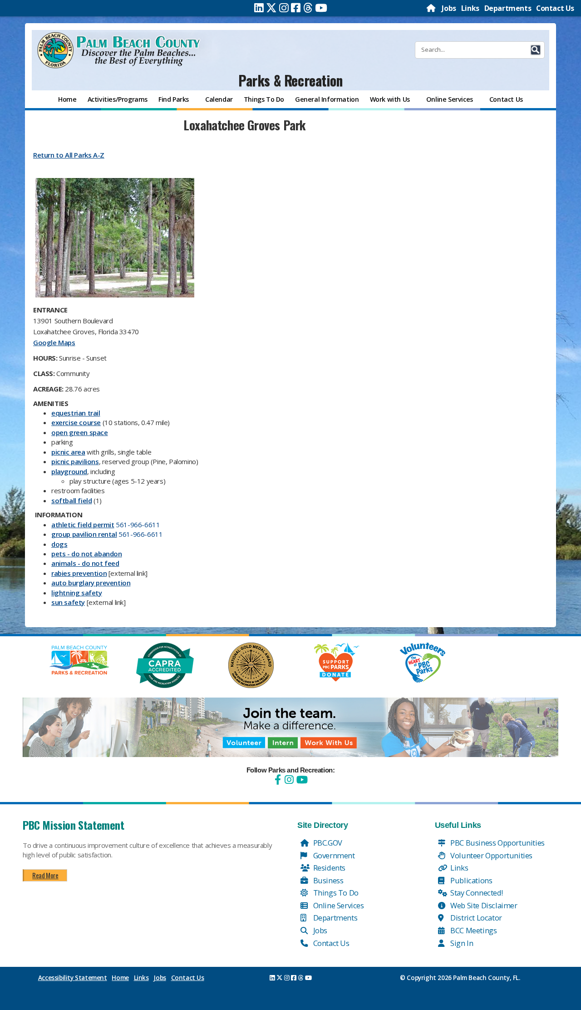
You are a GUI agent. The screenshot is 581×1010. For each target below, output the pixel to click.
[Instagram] (284, 7)
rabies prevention (79, 573)
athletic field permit (82, 524)
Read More (45, 875)
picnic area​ (68, 451)
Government (333, 855)
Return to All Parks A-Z (68, 154)
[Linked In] (259, 7)
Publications (470, 880)
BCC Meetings (473, 930)
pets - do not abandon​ (86, 553)
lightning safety (76, 592)
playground (69, 471)
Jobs (449, 8)
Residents (328, 867)
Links (470, 8)
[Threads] (308, 7)
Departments (508, 8)
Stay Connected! (476, 892)
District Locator (475, 917)
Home (120, 978)
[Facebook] (295, 7)
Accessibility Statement (72, 978)
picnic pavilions (75, 461)
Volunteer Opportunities (490, 855)
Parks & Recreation (290, 80)
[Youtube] (321, 7)
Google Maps (54, 342)
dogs (59, 544)
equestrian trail (75, 412)
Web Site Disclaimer (483, 905)
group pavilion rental (84, 534)
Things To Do (335, 892)
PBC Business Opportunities (497, 842)
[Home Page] (432, 8)
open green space (79, 432)
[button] (535, 50)
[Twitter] (271, 7)
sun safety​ (68, 602)
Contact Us (555, 8)
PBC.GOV (326, 842)
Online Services (337, 905)
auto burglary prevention (90, 582)
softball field (71, 500)
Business (327, 880)
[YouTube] (300, 779)
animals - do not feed (85, 563)
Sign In (461, 943)
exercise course (76, 422)
